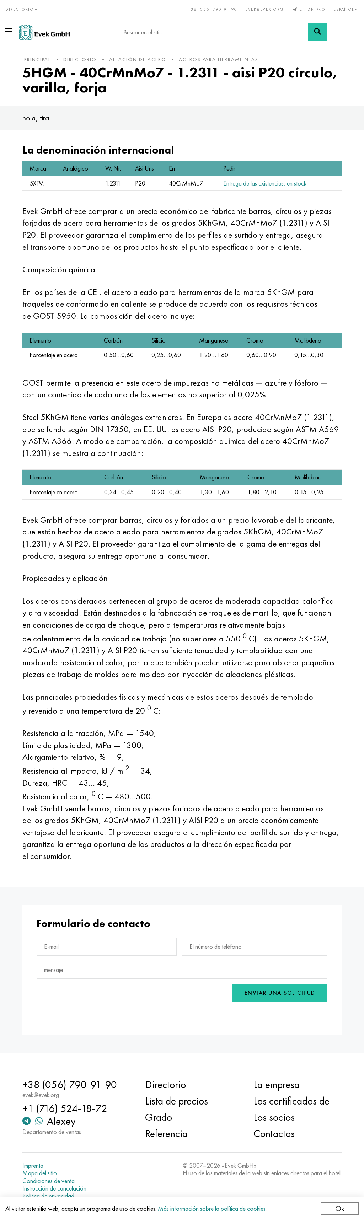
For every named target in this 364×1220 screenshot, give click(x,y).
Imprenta (32, 1166)
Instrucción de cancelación (54, 1188)
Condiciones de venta (48, 1181)
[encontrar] (317, 32)
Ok (339, 1208)
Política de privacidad (48, 1196)
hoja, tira (35, 118)
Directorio (165, 1084)
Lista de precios (176, 1101)
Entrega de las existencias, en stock (264, 183)
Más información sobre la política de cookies (212, 1208)
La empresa (276, 1084)
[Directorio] (10, 31)
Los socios (274, 1117)
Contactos (274, 1133)
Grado (158, 1117)
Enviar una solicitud (280, 992)
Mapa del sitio (39, 1173)
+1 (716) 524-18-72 (64, 1108)
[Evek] (44, 32)
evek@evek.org (264, 9)
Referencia (166, 1133)
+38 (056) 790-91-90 (212, 9)
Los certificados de (291, 1101)
